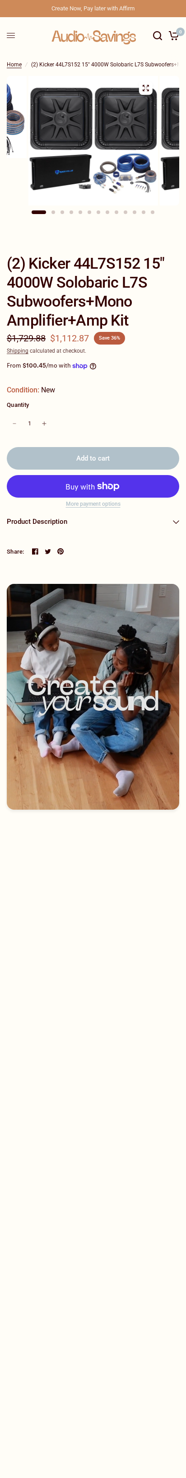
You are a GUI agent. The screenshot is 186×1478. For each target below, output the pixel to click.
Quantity (18, 404)
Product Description (37, 522)
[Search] (157, 35)
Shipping (17, 351)
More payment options (93, 504)
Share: (15, 552)
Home (14, 64)
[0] (172, 35)
